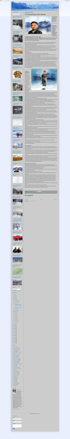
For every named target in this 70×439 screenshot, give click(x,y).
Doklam (15, 366)
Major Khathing (16, 372)
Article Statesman (16, 358)
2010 (14, 341)
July (15, 313)
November (16, 301)
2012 (14, 338)
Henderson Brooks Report (17, 368)
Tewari (41, 192)
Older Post (55, 199)
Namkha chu (38, 192)
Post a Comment (28, 197)
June (15, 314)
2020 (14, 326)
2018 (14, 329)
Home (41, 199)
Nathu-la (15, 375)
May (15, 316)
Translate (19, 290)
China (30, 192)
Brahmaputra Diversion (17, 363)
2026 (14, 294)
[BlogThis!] (38, 191)
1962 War (28, 192)
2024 (14, 297)
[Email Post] (36, 191)
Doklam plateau (16, 367)
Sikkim (14, 380)
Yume (14, 385)
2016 (14, 332)
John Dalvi (33, 192)
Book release (15, 362)
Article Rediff (15, 356)
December (16, 300)
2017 (14, 331)
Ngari (14, 377)
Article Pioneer (16, 355)
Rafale (14, 379)
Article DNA (15, 349)
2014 (14, 335)
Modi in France (16, 374)
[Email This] (37, 191)
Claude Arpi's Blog (19, 4)
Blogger (39, 413)
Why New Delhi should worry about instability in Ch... (18, 305)
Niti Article (15, 378)
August (16, 311)
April (15, 317)
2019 (14, 328)
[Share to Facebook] (40, 191)
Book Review (15, 361)
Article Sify (15, 357)
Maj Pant (35, 192)
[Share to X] (39, 191)
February (16, 320)
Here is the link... (54, 23)
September (16, 310)
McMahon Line (16, 373)
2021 (14, 325)
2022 (14, 323)
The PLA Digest (16, 383)
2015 (14, 334)
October (16, 303)
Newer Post (26, 199)
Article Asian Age (16, 348)
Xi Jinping (15, 384)
